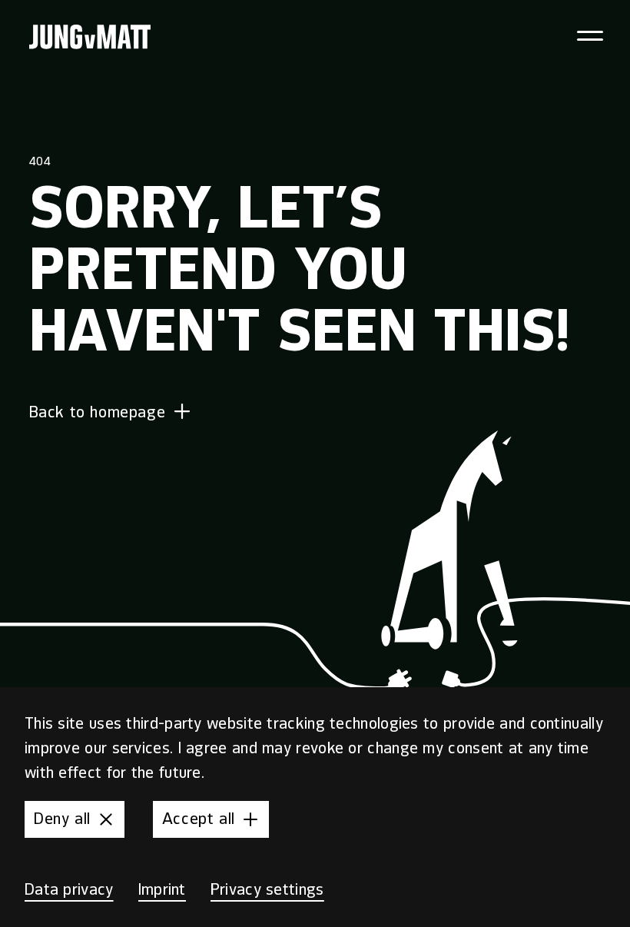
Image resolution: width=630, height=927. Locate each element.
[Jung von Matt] (90, 37)
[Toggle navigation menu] (589, 36)
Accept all (198, 819)
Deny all (62, 819)
